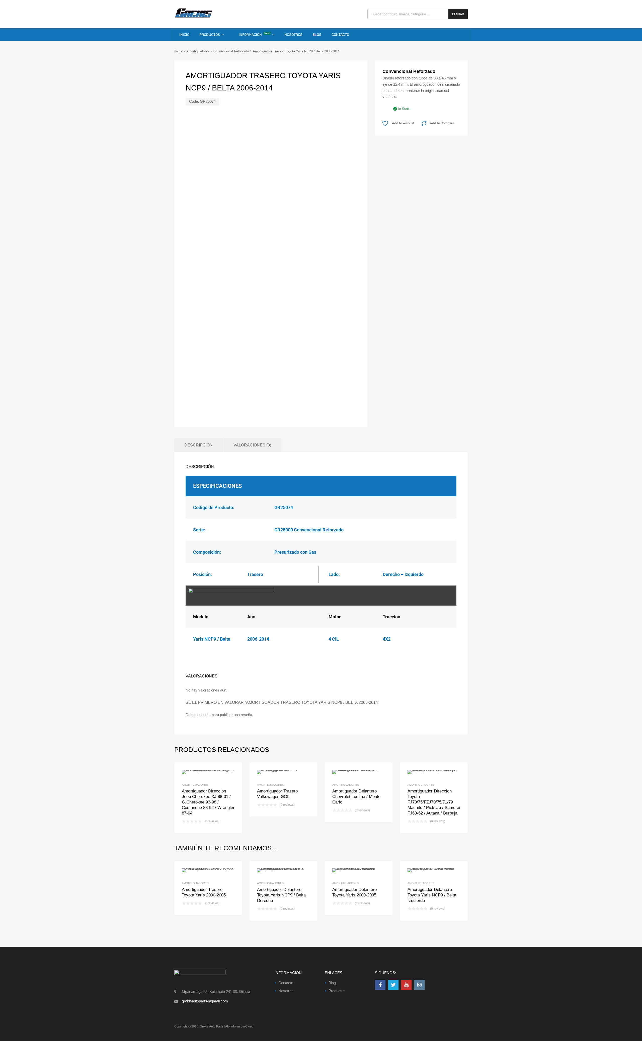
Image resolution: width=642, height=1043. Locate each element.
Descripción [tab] (198, 445)
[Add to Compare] (208, 870)
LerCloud (247, 1026)
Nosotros (293, 35)
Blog (317, 35)
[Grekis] (193, 17)
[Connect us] (380, 985)
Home (178, 51)
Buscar (458, 14)
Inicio (184, 35)
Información (254, 34)
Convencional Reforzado (231, 51)
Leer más (216, 870)
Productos (209, 35)
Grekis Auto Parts (211, 1026)
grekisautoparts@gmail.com (205, 1001)
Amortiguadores (197, 51)
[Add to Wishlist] (199, 870)
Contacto (340, 35)
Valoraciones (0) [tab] (252, 445)
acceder (204, 715)
